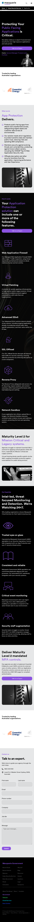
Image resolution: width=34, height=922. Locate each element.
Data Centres (6, 903)
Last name (21, 780)
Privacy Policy (6, 913)
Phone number (6, 798)
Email (4, 789)
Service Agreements (23, 913)
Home (3, 8)
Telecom (5, 897)
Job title (4, 816)
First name (5, 780)
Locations (20, 879)
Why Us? (20, 867)
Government (6, 894)
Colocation (6, 885)
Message (5, 825)
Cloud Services (7, 900)
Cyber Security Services (14, 8)
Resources (20, 873)
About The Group (7, 891)
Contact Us (21, 885)
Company (5, 807)
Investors (21, 891)
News (15, 891)
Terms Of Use (14, 913)
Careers (20, 876)
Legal (19, 882)
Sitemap (4, 914)
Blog (19, 870)
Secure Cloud (6, 867)
